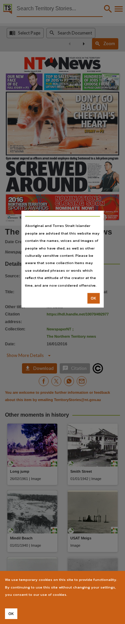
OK (93, 298)
